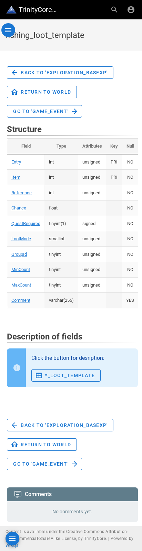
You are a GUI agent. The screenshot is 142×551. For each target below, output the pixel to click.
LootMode (21, 238)
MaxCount (21, 285)
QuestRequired (25, 223)
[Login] (131, 9)
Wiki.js (12, 545)
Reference (21, 192)
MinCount (20, 269)
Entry (16, 162)
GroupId (19, 254)
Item (15, 177)
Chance (18, 208)
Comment (20, 300)
